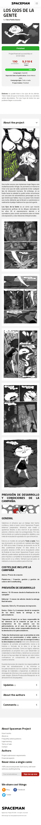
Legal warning (7, 741)
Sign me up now (30, 774)
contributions (15, 63)
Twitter (8, 795)
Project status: (17, 83)
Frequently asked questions (11, 739)
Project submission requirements (14, 755)
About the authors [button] (14, 695)
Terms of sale (7, 744)
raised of (26, 64)
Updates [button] (9, 685)
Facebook (21, 790)
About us (5, 736)
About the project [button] (13, 122)
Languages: (17, 73)
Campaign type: (16, 80)
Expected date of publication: (16, 75)
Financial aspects (8, 758)
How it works (6, 733)
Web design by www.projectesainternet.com (14, 815)
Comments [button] (11, 705)
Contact (4, 747)
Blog (8, 790)
